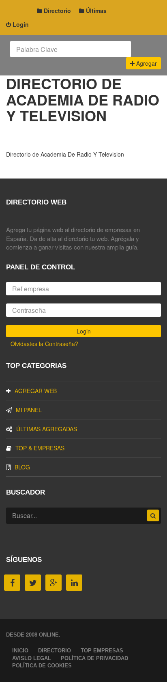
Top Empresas (102, 651)
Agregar (146, 63)
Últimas (95, 10)
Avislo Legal (31, 658)
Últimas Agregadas (46, 429)
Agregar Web (36, 391)
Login (20, 24)
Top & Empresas (39, 448)
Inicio (20, 651)
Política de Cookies (42, 666)
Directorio (56, 10)
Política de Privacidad (94, 658)
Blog (22, 467)
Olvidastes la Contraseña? (44, 344)
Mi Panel (29, 410)
